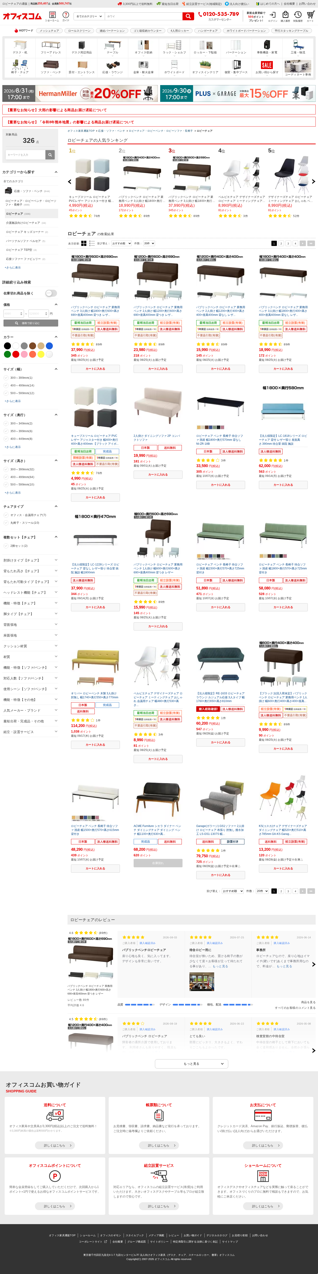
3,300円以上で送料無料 (137, 4)
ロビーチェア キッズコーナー (27, 232)
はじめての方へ (270, 3)
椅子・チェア (20, 72)
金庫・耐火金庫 (143, 72)
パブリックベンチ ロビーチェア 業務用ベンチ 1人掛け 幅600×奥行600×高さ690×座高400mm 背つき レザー (158, 568)
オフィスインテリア (205, 72)
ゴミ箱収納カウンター (148, 30)
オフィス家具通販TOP (81, 130)
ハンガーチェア (208, 30)
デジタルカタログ (216, 1235)
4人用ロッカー (180, 30)
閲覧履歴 (298, 21)
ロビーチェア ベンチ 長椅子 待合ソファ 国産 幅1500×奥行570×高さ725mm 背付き (220, 568)
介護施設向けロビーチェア (26, 222)
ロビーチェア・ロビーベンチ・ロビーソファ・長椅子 (161, 130)
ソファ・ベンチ (51, 72)
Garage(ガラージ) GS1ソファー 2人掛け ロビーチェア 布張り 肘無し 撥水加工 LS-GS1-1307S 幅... (220, 830)
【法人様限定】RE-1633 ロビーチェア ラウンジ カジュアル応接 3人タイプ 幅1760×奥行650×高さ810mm (220, 697)
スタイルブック (135, 1235)
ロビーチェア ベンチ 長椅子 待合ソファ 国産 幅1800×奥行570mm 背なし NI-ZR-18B (219, 439)
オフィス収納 (143, 52)
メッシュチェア (49, 30)
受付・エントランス (82, 72)
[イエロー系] (40, 354)
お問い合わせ (307, 3)
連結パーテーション (112, 30)
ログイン (272, 21)
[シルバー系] (49, 354)
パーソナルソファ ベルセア (25, 241)
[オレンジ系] (32, 354)
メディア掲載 (156, 1235)
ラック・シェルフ (174, 52)
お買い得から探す (267, 72)
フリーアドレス (51, 52)
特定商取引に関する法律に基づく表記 (195, 1241)
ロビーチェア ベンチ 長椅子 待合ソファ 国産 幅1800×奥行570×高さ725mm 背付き (283, 568)
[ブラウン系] (32, 345)
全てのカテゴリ (13, 181)
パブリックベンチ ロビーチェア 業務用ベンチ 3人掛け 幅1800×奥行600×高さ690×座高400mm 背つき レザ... (95, 311)
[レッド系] (15, 354)
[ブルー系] (49, 345)
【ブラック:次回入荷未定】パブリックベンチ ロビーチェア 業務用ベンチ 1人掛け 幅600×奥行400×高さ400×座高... (283, 697)
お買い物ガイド (193, 1235)
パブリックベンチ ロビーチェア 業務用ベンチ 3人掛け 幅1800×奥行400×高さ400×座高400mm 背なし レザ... (283, 311)
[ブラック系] (7, 345)
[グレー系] (24, 345)
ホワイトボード (174, 72)
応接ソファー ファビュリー (25, 259)
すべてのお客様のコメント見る (295, 1007)
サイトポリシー (159, 1241)
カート (310, 21)
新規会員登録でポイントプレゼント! (256, 16)
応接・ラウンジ (112, 72)
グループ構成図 (136, 1241)
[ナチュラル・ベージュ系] (40, 345)
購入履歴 (285, 21)
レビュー (174, 1235)
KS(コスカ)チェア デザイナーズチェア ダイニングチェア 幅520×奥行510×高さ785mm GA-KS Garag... (283, 830)
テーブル (112, 52)
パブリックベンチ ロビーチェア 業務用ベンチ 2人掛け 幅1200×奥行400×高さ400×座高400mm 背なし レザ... (220, 311)
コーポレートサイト (91, 1241)
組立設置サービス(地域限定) (204, 4)
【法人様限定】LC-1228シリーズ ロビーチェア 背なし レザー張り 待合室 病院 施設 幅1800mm (95, 568)
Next (314, 182)
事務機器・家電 (267, 52)
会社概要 (289, 3)
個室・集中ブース (236, 72)
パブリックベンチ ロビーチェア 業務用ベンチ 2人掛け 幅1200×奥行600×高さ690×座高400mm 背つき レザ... (158, 311)
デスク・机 (20, 52)
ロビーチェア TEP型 (21, 249)
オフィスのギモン (110, 1235)
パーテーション (236, 52)
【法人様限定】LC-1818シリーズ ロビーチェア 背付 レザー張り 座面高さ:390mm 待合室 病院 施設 (283, 439)
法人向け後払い (239, 4)
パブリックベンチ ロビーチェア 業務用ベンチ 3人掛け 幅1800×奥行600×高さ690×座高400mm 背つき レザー (90, 990)
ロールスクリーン (79, 30)
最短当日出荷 (170, 4)
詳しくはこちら (54, 1145)
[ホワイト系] (15, 345)
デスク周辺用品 (82, 52)
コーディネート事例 (298, 74)
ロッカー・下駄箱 (205, 52)
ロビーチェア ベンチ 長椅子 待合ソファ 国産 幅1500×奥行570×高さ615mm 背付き (95, 830)
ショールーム (88, 1235)
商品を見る (308, 1002)
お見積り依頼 (240, 1235)
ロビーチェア (18, 213)
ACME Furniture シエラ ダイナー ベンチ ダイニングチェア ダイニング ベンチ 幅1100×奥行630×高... (157, 830)
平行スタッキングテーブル (291, 30)
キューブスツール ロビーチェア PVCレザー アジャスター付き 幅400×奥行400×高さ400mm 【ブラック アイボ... (94, 439)
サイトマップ (230, 1241)
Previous (72, 181)
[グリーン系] (7, 354)
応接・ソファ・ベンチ (111, 130)
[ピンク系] (24, 354)
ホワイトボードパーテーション (246, 30)
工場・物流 (298, 52)
